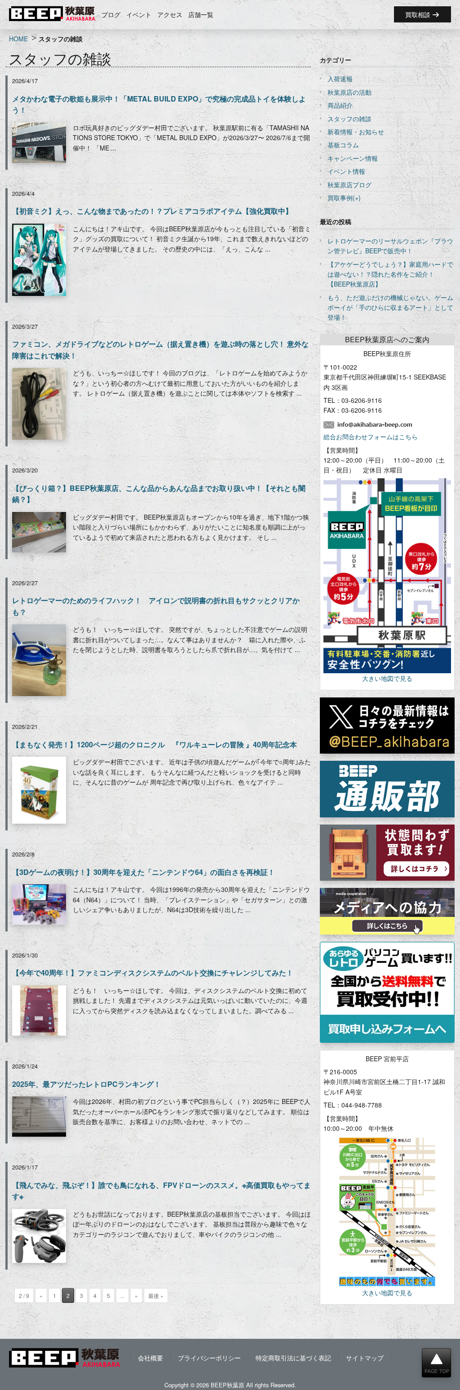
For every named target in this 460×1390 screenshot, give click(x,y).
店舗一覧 (200, 14)
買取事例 (340, 197)
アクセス (169, 14)
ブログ (111, 14)
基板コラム (343, 144)
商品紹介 (340, 105)
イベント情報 (346, 171)
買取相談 (418, 14)
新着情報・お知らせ (355, 131)
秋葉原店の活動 (349, 92)
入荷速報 (340, 78)
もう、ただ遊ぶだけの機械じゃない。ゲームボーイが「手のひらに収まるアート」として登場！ (390, 307)
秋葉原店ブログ (349, 184)
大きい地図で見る (387, 678)
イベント (138, 14)
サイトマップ (365, 1357)
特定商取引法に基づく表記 (293, 1357)
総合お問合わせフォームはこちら (370, 436)
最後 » (156, 1295)
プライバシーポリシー (209, 1357)
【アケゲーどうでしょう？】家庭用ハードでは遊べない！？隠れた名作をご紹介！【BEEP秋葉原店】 (390, 274)
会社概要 (150, 1357)
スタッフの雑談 (349, 118)
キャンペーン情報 (352, 158)
